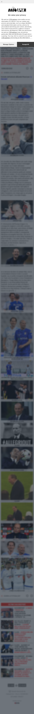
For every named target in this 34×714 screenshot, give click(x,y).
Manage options (8, 44)
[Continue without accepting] (1, 1)
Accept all (25, 44)
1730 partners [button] (13, 19)
